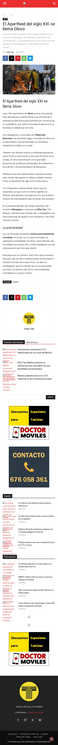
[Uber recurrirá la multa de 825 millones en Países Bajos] (9, 596)
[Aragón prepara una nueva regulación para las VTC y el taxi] (9, 549)
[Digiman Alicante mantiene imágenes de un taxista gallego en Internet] (9, 538)
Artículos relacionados (13, 342)
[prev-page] (4, 389)
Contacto (44, 734)
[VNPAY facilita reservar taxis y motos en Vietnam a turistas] (9, 584)
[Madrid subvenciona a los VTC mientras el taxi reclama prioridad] (9, 382)
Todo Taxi (10, 52)
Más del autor (32, 342)
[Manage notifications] (52, 739)
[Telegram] (30, 58)
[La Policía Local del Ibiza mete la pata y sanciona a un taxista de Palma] (9, 510)
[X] (11, 58)
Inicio (5, 15)
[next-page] (8, 389)
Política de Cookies (23, 737)
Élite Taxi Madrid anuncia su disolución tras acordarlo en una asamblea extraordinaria (34, 365)
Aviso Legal (37, 737)
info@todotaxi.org (35, 712)
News (11, 15)
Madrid (15, 282)
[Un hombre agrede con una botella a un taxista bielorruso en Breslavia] (9, 571)
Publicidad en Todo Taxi (29, 734)
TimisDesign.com (43, 741)
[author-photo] (29, 325)
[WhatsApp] (24, 58)
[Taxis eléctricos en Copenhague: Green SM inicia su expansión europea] (9, 612)
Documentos (13, 734)
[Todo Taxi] (29, 3)
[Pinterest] (18, 58)
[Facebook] (5, 58)
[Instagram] (25, 720)
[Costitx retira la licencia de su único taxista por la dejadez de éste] (9, 523)
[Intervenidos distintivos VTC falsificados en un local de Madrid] (9, 355)
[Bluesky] (40, 720)
